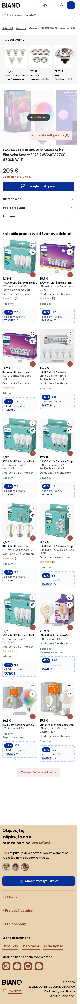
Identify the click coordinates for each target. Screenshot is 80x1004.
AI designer (53, 946)
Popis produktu (14, 207)
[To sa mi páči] (32, 244)
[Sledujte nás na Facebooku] (17, 966)
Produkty (10, 946)
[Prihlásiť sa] (61, 5)
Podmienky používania (59, 991)
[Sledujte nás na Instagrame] (6, 966)
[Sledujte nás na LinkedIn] (39, 966)
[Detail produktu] (33, 274)
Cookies (69, 982)
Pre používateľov (19, 910)
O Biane (11, 897)
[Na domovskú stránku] (11, 5)
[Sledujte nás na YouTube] (28, 966)
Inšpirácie (31, 946)
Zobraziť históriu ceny (17, 176)
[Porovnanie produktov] (44, 5)
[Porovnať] (32, 252)
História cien (12, 199)
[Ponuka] (71, 5)
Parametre (10, 216)
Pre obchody (15, 924)
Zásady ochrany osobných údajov (52, 986)
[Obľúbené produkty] (53, 5)
